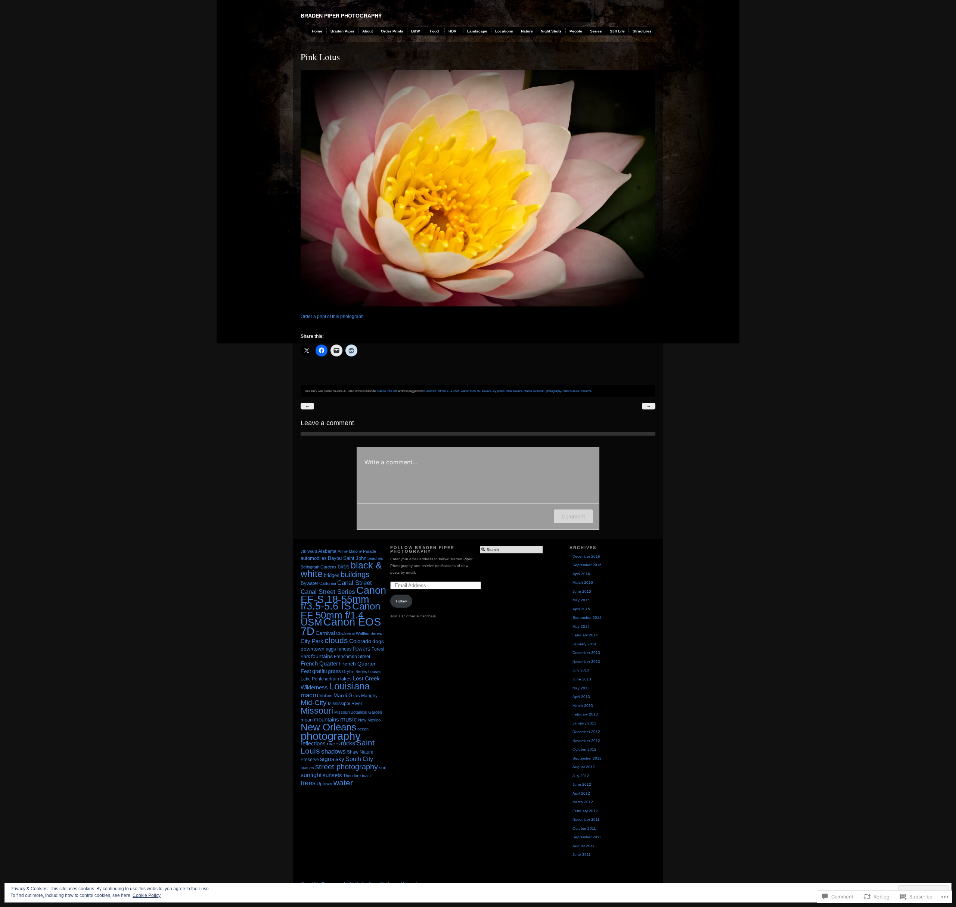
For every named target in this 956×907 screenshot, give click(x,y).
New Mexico (369, 720)
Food (434, 31)
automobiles (314, 558)
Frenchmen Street (352, 656)
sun (383, 767)
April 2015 (581, 609)
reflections (313, 743)
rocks (348, 743)
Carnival (325, 633)
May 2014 (581, 626)
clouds (336, 640)
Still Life (617, 31)
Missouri (538, 391)
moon (307, 720)
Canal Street (354, 582)
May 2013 (581, 688)
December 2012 (586, 732)
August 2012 (583, 767)
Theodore (352, 775)
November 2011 (586, 819)
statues (307, 768)
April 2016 (581, 574)
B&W (415, 31)
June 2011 (581, 855)
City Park (312, 641)
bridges (331, 575)
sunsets (332, 775)
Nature (527, 31)
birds (344, 566)
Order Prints (392, 31)
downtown (313, 649)
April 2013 (581, 697)
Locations (504, 31)
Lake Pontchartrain (320, 679)
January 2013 (584, 723)
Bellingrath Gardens (318, 567)
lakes (346, 679)
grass (334, 671)
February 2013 (585, 714)
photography (553, 391)
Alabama (327, 551)
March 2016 (582, 582)
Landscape (477, 31)
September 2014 (587, 617)
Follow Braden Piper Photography (422, 549)
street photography (346, 767)
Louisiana (349, 686)
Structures (642, 31)
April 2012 (581, 793)
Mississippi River (345, 703)
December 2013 (586, 653)
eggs (331, 649)
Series (596, 31)
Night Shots (551, 31)
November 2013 (586, 662)
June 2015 (581, 591)
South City (359, 759)
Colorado (360, 641)
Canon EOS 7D (470, 391)
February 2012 (585, 811)
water (343, 782)
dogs (378, 641)
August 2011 (583, 846)
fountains (322, 656)
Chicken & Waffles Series (359, 633)
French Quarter (319, 663)
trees (308, 783)
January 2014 (584, 644)
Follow (401, 601)
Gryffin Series (354, 671)
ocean (363, 729)
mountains (326, 720)
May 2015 (581, 600)
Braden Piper (342, 31)
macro (528, 391)
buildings (355, 574)
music (348, 719)
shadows (333, 751)
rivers (333, 744)
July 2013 (580, 670)
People (575, 31)
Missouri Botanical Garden (358, 712)
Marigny (369, 695)
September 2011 (586, 837)
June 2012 (581, 784)
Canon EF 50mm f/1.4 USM (441, 391)
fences (344, 649)
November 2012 (586, 741)
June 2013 (581, 679)
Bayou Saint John (347, 558)
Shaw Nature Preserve (576, 391)
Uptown (324, 783)
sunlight (311, 775)
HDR (452, 31)
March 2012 (582, 802)
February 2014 (585, 635)
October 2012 (584, 749)
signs (327, 759)
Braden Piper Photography (341, 16)
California (327, 583)
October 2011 (584, 828)
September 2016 (587, 565)
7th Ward (309, 551)
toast (366, 775)
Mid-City (314, 703)
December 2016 (586, 556)
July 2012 (580, 776)
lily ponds (499, 391)
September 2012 (587, 758)
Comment (573, 516)
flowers (486, 391)
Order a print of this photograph (332, 316)
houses (375, 671)
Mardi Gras (346, 695)
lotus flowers (514, 391)
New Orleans (328, 727)
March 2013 (582, 706)
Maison (325, 696)
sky (339, 759)
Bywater (309, 583)
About (367, 31)
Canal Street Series (328, 591)
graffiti (319, 671)
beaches (375, 558)
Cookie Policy (147, 895)
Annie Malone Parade (357, 551)
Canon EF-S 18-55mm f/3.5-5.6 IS (343, 598)
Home (317, 31)
